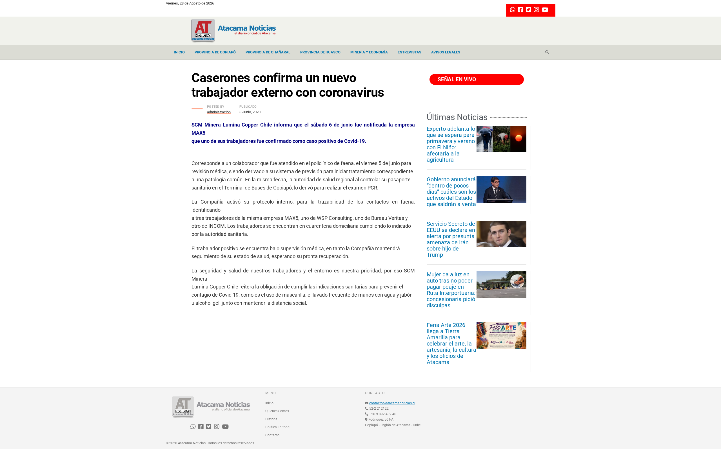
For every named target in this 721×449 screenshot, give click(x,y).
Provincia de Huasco (320, 52)
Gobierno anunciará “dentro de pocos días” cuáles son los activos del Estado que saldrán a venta (451, 191)
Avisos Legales (445, 52)
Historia (271, 419)
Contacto (272, 435)
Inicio (179, 52)
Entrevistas (409, 52)
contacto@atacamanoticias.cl (392, 403)
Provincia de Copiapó (215, 52)
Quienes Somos (277, 411)
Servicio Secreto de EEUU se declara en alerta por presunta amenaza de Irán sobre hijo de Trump (451, 239)
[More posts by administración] (197, 107)
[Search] (547, 52)
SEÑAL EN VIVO (456, 79)
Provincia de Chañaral (268, 52)
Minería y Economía (369, 52)
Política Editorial (277, 427)
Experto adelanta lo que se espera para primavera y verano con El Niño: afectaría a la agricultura (451, 144)
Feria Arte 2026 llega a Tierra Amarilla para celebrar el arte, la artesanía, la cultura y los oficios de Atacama (451, 343)
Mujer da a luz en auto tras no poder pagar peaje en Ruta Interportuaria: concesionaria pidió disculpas (451, 289)
